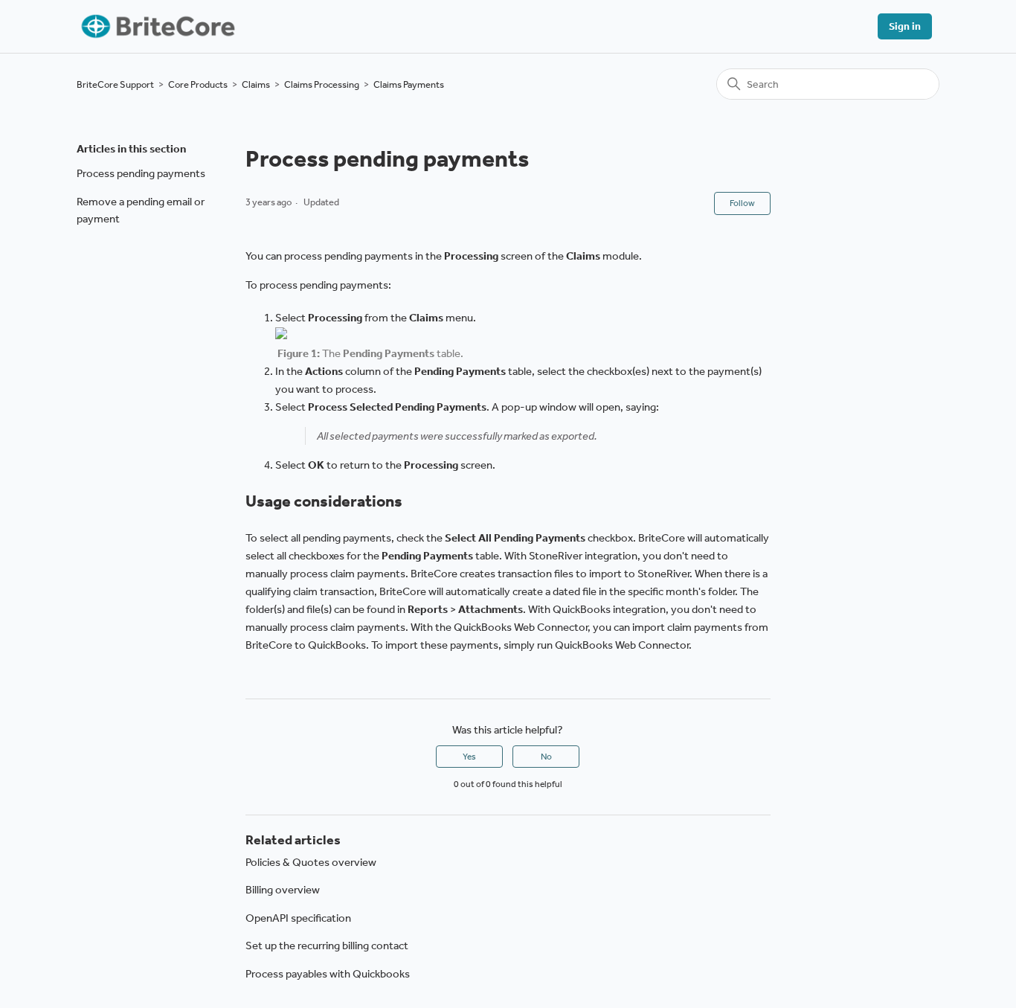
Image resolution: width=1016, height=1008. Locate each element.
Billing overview (282, 889)
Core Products (198, 84)
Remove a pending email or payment (141, 210)
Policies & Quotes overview (310, 862)
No (546, 756)
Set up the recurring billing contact (326, 945)
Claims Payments (408, 84)
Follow (742, 203)
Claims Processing (321, 84)
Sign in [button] (905, 26)
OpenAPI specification (298, 918)
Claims (256, 84)
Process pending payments (141, 173)
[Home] (157, 26)
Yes (469, 756)
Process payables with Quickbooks (327, 973)
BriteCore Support (115, 84)
